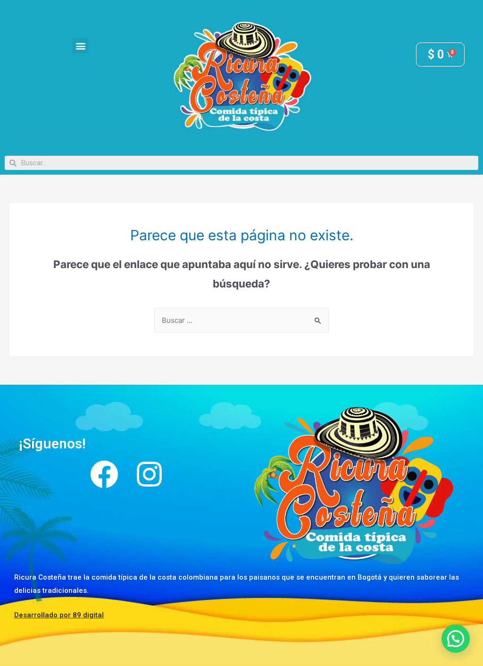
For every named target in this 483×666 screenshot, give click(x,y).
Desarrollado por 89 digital (59, 615)
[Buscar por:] (241, 320)
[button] (80, 45)
